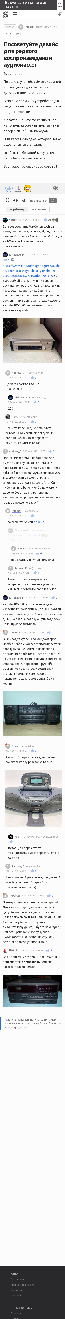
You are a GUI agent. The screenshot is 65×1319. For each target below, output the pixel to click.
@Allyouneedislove (40, 548)
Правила (16, 1313)
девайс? (39, 522)
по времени (39, 209)
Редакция (16, 1290)
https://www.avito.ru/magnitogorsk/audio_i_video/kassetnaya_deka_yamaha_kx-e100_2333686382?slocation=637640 (32, 271)
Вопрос (9, 27)
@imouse (36, 568)
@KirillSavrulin (35, 373)
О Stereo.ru (17, 1279)
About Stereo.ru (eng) (23, 1284)
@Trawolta (33, 746)
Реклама (16, 1295)
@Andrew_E (40, 397)
